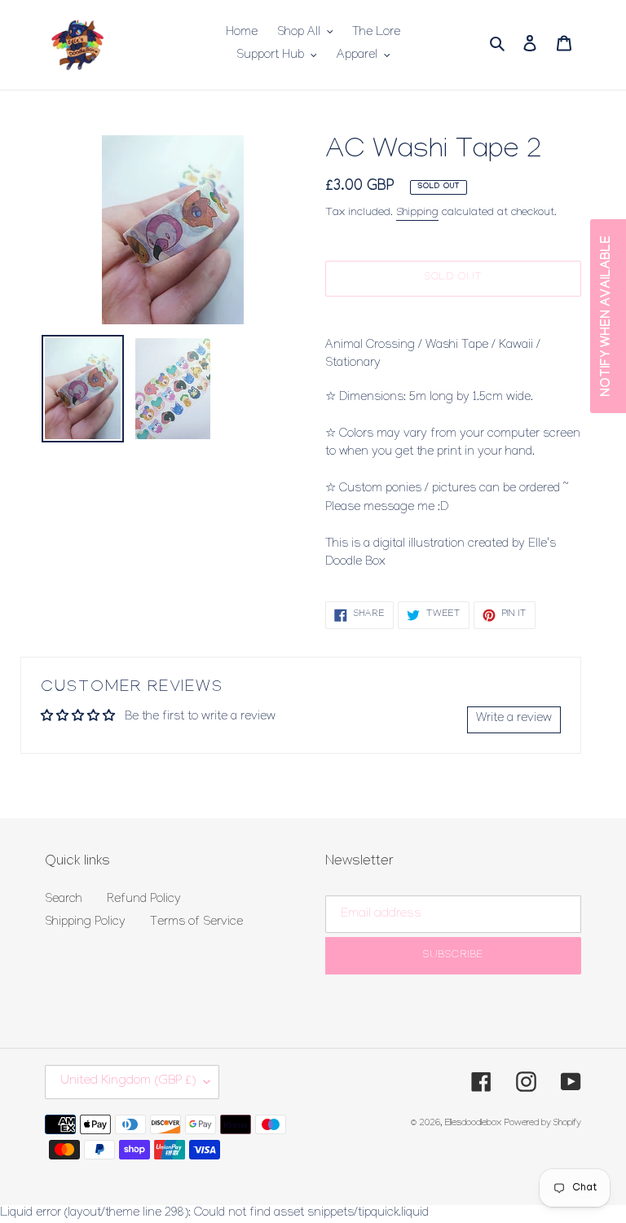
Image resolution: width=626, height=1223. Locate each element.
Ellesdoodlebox (473, 1124)
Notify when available (607, 316)
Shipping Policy (85, 923)
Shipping (417, 213)
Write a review (514, 719)
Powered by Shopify (543, 1124)
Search (63, 900)
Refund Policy (144, 900)
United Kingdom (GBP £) (128, 1082)
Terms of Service (196, 923)
